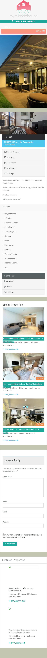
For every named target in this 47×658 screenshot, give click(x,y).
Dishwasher (9, 245)
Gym (6, 267)
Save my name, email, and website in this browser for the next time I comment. (22, 536)
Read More (17, 596)
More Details (7, 345)
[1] (23, 123)
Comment (7, 477)
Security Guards (11, 254)
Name (5, 502)
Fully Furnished (10, 214)
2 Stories (8, 218)
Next (44, 123)
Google (10, 292)
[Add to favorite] (2, 115)
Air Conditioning (11, 258)
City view (8, 236)
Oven (7, 241)
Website (6, 522)
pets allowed (10, 227)
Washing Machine (11, 263)
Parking (8, 249)
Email (5, 512)
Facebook (10, 281)
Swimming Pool (11, 232)
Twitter (9, 287)
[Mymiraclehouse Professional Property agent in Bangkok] (23, 9)
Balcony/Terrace (11, 223)
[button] (38, 31)
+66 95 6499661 (25, 21)
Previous (2, 123)
